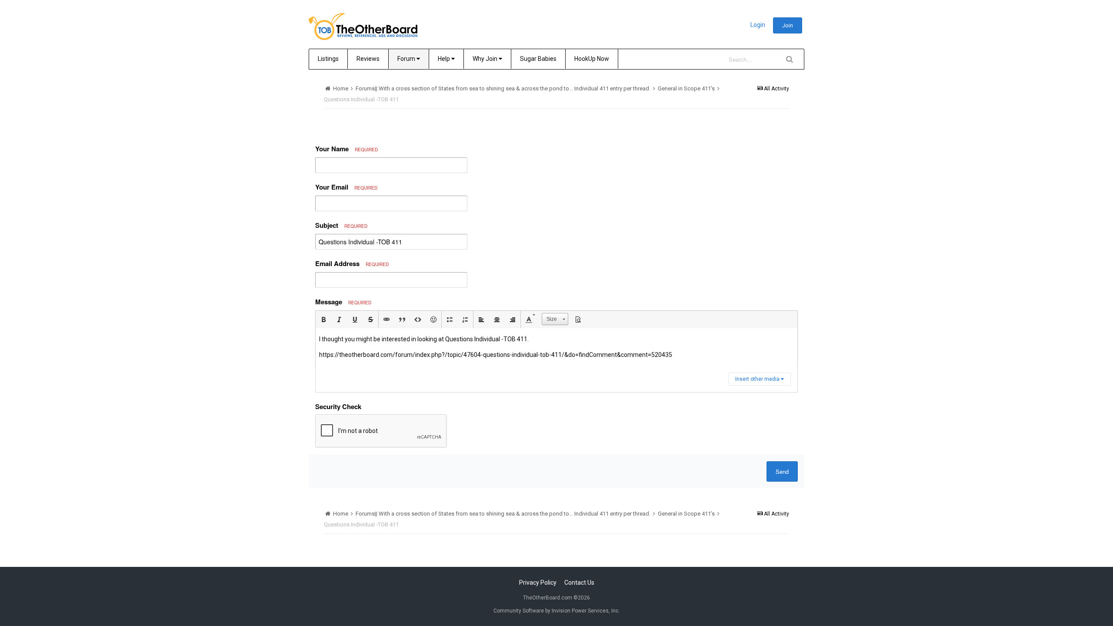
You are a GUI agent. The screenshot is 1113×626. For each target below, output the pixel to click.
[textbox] (556, 347)
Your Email (346, 187)
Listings (328, 58)
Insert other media (758, 379)
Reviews (368, 58)
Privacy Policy (537, 582)
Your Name (346, 148)
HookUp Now (591, 58)
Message (343, 301)
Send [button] (782, 471)
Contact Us (579, 582)
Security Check (338, 406)
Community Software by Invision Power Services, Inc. (556, 611)
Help (444, 58)
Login (757, 24)
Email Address (352, 263)
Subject (341, 225)
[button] (323, 319)
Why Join (486, 58)
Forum (407, 58)
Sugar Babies (538, 58)
